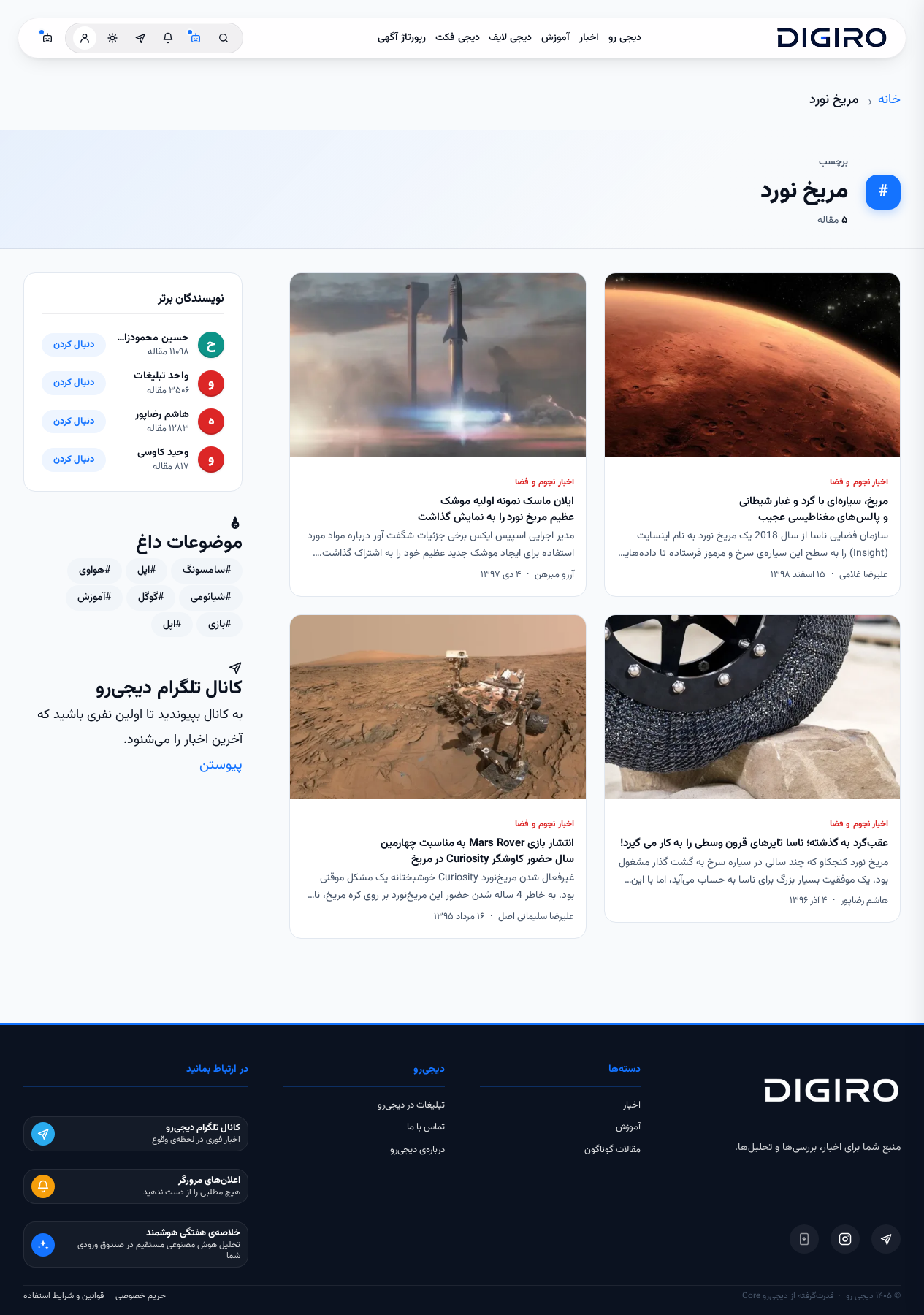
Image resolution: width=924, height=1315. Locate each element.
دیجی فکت (457, 38)
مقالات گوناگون (612, 1150)
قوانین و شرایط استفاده (63, 1296)
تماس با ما (426, 1127)
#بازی (219, 625)
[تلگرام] (886, 1239)
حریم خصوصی (140, 1296)
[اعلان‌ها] (168, 38)
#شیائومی (211, 598)
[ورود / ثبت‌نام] (84, 38)
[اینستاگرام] (845, 1239)
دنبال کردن (73, 345)
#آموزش (94, 598)
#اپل (146, 571)
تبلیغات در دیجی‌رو (411, 1105)
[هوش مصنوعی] (195, 38)
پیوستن (221, 765)
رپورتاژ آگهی (402, 38)
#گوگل (151, 598)
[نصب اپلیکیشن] (804, 1239)
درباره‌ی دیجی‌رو (417, 1150)
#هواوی (94, 571)
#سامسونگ (207, 571)
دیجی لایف (510, 38)
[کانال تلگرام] (140, 38)
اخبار (589, 38)
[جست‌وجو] (223, 38)
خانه (889, 100)
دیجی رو (624, 38)
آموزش (555, 38)
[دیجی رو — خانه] (832, 38)
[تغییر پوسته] (112, 38)
